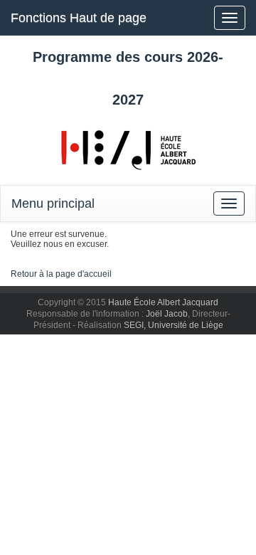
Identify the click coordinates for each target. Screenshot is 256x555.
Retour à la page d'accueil (61, 274)
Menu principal (53, 203)
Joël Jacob (167, 314)
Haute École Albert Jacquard (163, 302)
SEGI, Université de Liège (173, 325)
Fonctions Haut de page (78, 18)
